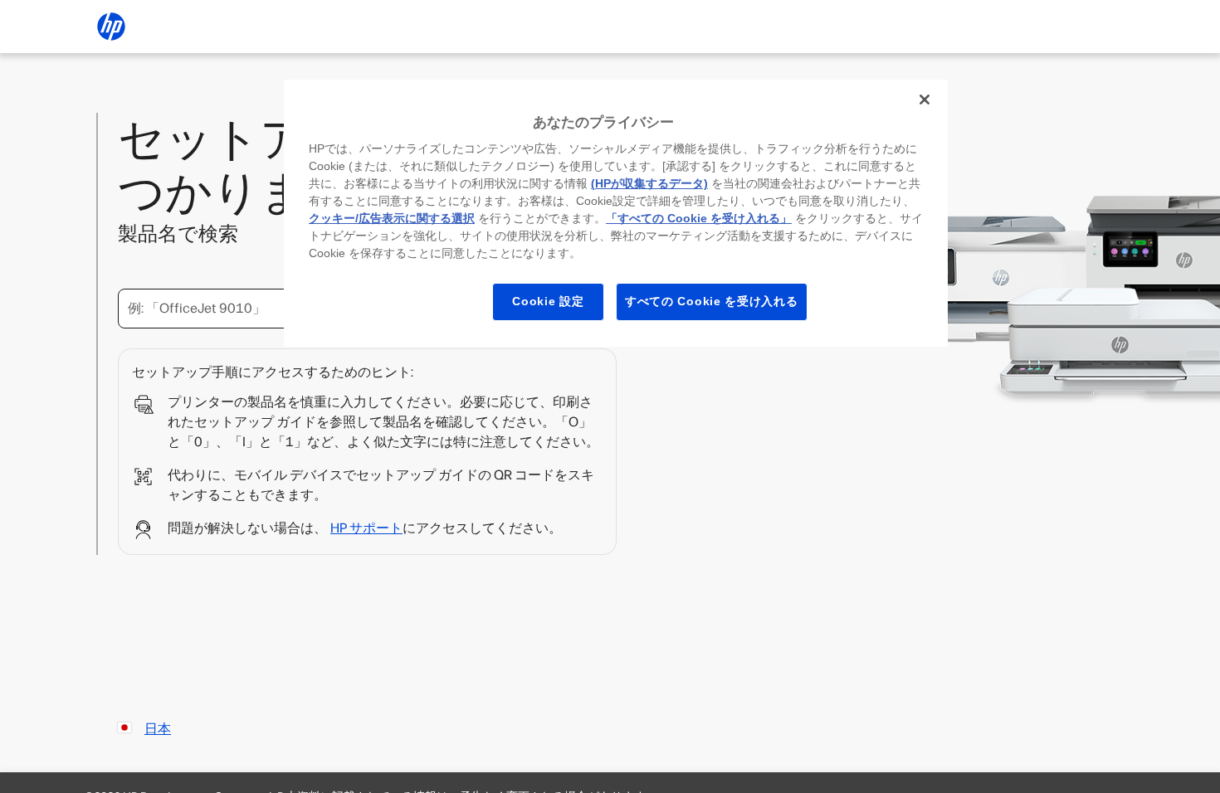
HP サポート (366, 528)
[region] (616, 213)
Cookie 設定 (547, 301)
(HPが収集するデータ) (649, 183)
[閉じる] (924, 99)
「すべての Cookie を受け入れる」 (699, 218)
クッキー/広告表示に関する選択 (392, 218)
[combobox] (277, 308)
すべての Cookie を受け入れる (711, 301)
